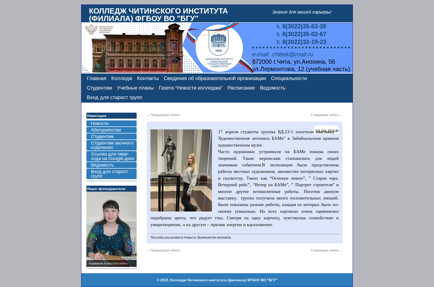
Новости (190, 237)
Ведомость (272, 88)
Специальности (289, 78)
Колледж (121, 78)
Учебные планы (135, 88)
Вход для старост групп (114, 97)
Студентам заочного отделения (112, 145)
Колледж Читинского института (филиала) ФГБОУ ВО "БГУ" (158, 15)
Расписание (241, 88)
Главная (96, 78)
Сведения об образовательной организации (215, 78)
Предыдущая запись (163, 115)
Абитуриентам (106, 130)
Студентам (99, 88)
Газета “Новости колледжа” (191, 88)
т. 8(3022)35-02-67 (301, 34)
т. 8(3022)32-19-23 (301, 41)
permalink (224, 237)
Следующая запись (327, 115)
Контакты (148, 78)
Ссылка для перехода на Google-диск (112, 156)
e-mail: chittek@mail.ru (282, 54)
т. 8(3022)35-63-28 (301, 26)
